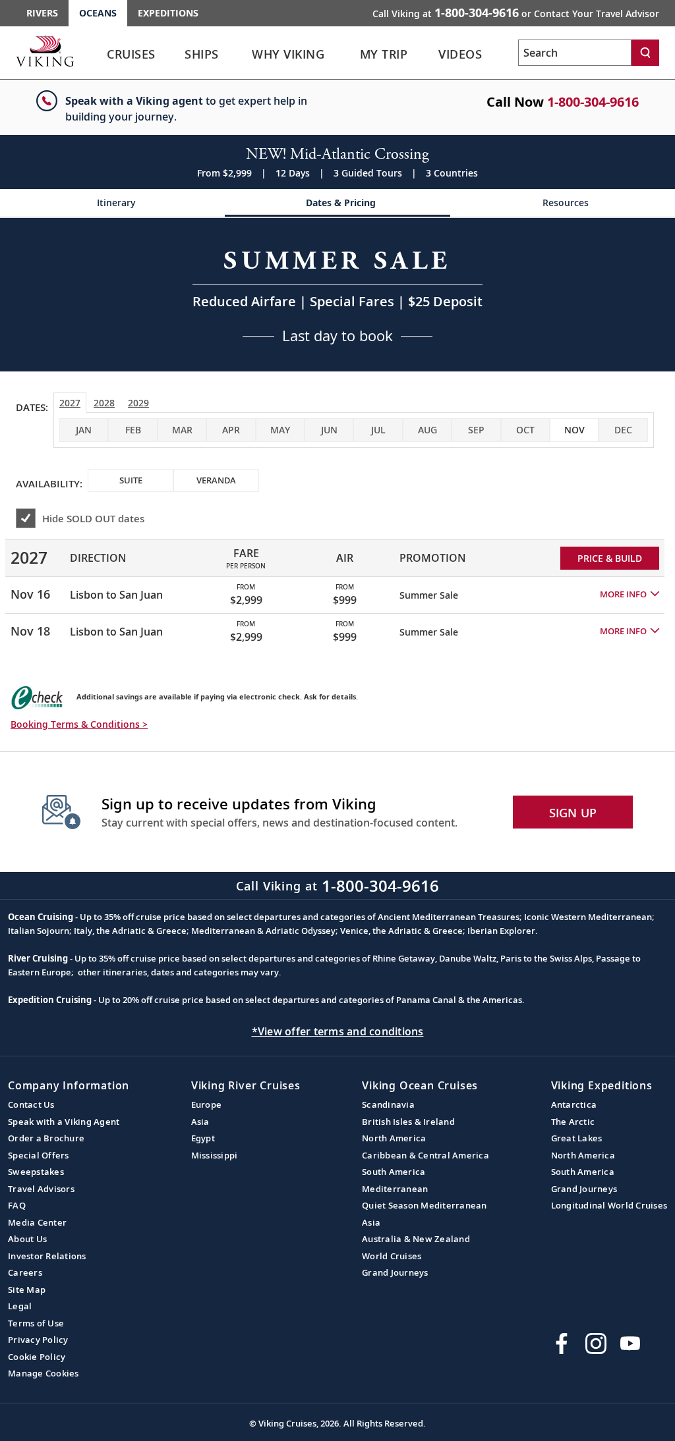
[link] (131, 57)
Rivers (42, 13)
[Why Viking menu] (347, 54)
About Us (27, 1239)
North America (394, 1138)
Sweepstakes (36, 1172)
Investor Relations (47, 1256)
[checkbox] (574, 430)
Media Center (37, 1222)
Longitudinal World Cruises (609, 1205)
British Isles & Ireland (408, 1122)
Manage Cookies (43, 1373)
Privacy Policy (38, 1340)
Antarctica (574, 1104)
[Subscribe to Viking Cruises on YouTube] (630, 1343)
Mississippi (214, 1155)
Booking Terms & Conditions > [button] (79, 724)
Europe (206, 1104)
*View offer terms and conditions (338, 1031)
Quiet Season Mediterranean (424, 1205)
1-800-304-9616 (593, 102)
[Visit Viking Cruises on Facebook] (561, 1343)
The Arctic (573, 1122)
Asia (200, 1122)
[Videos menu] (500, 54)
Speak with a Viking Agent (63, 1122)
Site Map (26, 1289)
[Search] (645, 53)
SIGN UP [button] (573, 813)
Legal (20, 1306)
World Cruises (391, 1256)
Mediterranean (395, 1189)
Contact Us (31, 1104)
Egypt (203, 1138)
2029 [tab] (138, 402)
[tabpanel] (337, 589)
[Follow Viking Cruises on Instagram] (595, 1343)
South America (393, 1172)
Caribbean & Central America (425, 1155)
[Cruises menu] (174, 54)
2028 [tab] (104, 402)
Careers (25, 1272)
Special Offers (38, 1155)
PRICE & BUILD (609, 558)
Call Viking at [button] (515, 12)
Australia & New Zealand (416, 1239)
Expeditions (168, 13)
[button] (629, 594)
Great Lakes (576, 1138)
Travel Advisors (41, 1189)
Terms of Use (36, 1323)
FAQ (17, 1205)
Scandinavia (388, 1104)
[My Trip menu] (426, 54)
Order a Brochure (46, 1138)
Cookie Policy (36, 1357)
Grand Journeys (395, 1272)
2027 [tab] (69, 402)
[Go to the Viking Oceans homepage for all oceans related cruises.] (45, 51)
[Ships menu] (235, 54)
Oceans (98, 13)
